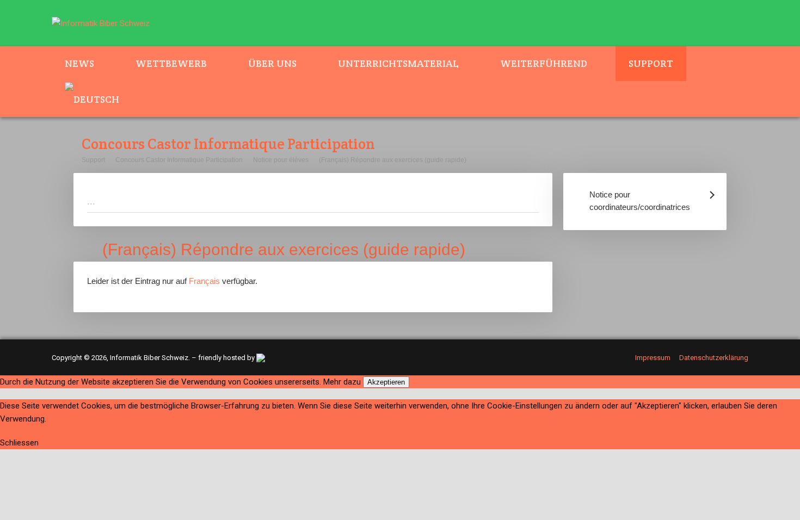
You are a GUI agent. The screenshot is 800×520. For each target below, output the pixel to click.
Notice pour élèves (281, 160)
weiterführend (543, 63)
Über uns (272, 63)
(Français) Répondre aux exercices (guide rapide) (392, 160)
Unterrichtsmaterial (398, 63)
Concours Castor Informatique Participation (179, 160)
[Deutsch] (98, 99)
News (79, 63)
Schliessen (19, 443)
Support (651, 63)
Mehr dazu (342, 382)
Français (204, 281)
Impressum (652, 358)
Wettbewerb (171, 63)
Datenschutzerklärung (713, 358)
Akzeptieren (386, 382)
